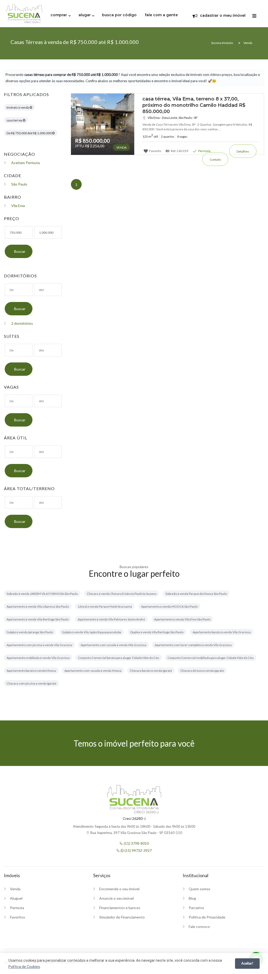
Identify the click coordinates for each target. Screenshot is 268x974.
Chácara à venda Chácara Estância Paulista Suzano (121, 594)
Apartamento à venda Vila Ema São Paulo (182, 619)
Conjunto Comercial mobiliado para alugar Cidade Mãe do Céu (211, 658)
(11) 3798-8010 (136, 843)
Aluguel (16, 898)
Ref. (179, 151)
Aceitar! (247, 963)
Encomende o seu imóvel (119, 889)
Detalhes (243, 151)
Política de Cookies (24, 967)
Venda (15, 889)
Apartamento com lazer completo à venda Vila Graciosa (193, 645)
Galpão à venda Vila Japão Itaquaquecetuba (91, 632)
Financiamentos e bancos (119, 907)
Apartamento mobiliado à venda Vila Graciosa (38, 658)
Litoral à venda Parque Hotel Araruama (105, 606)
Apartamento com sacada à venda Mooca (92, 671)
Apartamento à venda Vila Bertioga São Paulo (38, 619)
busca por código (119, 15)
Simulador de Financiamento (122, 917)
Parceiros (196, 907)
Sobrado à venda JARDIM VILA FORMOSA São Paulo (42, 594)
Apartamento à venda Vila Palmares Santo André (111, 619)
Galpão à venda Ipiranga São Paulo (30, 632)
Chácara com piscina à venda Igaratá (31, 683)
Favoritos (17, 917)
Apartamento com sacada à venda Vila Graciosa (113, 645)
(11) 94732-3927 (138, 850)
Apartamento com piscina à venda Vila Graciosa (39, 645)
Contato (215, 159)
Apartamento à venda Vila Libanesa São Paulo (38, 606)
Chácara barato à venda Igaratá (151, 671)
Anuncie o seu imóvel (116, 898)
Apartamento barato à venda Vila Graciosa (222, 632)
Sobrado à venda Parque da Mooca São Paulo (196, 594)
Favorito (155, 151)
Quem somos (199, 889)
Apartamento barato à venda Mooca (31, 671)
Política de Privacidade (207, 917)
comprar (59, 15)
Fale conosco (199, 926)
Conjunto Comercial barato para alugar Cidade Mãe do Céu (118, 658)
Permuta (204, 151)
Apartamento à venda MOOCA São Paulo (169, 606)
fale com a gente (161, 15)
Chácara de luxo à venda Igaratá (202, 671)
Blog (192, 898)
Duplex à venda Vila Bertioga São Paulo (156, 632)
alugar (85, 15)
